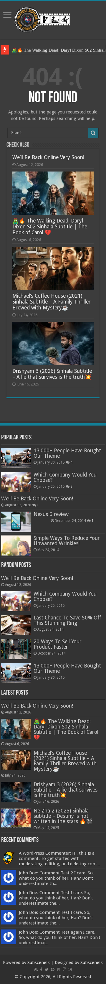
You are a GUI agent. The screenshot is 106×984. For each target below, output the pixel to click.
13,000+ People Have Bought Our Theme (67, 453)
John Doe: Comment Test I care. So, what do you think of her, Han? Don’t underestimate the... (56, 898)
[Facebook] (41, 969)
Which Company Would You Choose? (65, 477)
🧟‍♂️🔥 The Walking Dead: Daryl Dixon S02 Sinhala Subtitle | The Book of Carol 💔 (49, 226)
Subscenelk (38, 962)
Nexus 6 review (51, 514)
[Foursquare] (64, 969)
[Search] (93, 133)
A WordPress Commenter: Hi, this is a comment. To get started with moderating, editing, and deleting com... (59, 858)
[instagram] (69, 969)
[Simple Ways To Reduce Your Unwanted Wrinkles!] (16, 545)
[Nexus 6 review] (16, 522)
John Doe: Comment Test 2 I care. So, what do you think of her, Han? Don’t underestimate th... (56, 878)
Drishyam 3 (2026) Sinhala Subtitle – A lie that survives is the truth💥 (52, 374)
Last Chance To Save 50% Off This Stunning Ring (67, 620)
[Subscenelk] (53, 19)
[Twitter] (46, 969)
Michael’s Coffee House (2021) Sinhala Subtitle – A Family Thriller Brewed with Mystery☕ (51, 302)
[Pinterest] (52, 969)
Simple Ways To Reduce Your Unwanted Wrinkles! (67, 540)
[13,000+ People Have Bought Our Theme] (16, 458)
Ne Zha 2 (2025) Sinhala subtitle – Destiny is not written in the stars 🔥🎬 (63, 816)
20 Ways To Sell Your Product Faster (58, 644)
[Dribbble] (58, 969)
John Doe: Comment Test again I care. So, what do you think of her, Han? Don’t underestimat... (59, 937)
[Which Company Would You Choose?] (16, 482)
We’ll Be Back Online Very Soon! (48, 157)
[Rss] (36, 969)
